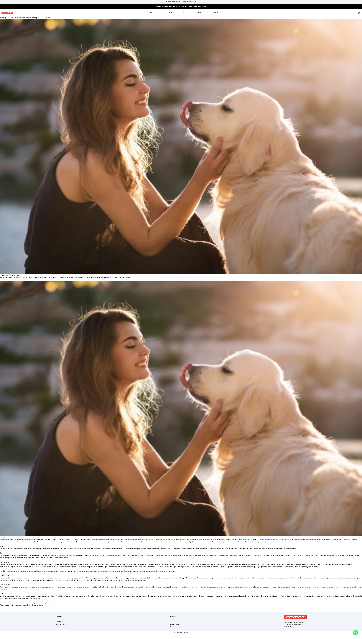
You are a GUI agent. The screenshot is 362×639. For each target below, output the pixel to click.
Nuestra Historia (174, 624)
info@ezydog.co (289, 627)
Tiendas (172, 627)
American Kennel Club (160, 548)
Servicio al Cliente (60, 624)
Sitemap (58, 627)
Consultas (58, 622)
